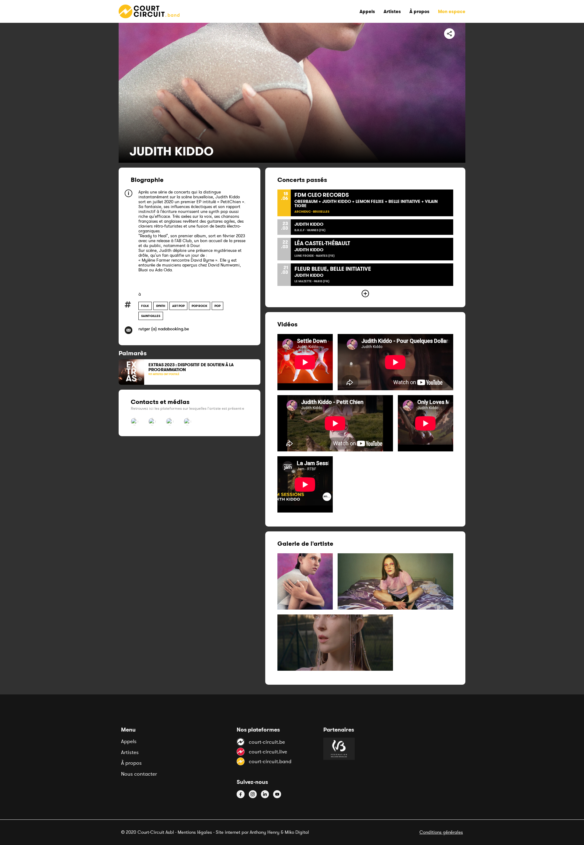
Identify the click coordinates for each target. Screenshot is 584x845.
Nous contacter (139, 773)
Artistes (130, 752)
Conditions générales (441, 832)
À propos (131, 763)
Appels (129, 741)
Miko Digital (297, 832)
